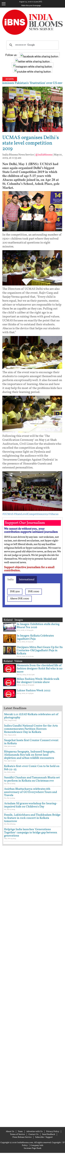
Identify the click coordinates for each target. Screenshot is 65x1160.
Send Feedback (48, 1134)
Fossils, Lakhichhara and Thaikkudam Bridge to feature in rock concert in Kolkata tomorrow (32, 818)
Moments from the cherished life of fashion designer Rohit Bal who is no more (39, 668)
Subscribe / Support (44, 1137)
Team (20, 1131)
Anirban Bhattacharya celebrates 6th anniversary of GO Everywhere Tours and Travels (30, 792)
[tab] (10, 579)
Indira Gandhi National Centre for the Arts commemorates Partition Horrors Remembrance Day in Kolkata (31, 729)
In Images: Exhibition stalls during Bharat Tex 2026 (38, 625)
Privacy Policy (52, 1131)
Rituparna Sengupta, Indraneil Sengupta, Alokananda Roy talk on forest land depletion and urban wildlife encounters (29, 755)
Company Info (36, 1145)
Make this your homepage (31, 6)
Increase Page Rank (32, 1148)
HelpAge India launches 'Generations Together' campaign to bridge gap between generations (30, 832)
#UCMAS (7, 514)
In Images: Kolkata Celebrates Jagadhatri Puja (35, 637)
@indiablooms (43, 155)
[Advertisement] (32, 986)
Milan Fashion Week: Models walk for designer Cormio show (38, 680)
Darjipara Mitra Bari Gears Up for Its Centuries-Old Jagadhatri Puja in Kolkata (40, 650)
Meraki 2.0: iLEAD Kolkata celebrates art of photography (31, 716)
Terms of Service (17, 1134)
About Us (10, 1131)
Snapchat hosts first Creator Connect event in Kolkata (31, 741)
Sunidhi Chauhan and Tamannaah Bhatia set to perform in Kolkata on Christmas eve (32, 779)
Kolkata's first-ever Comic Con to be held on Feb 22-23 (31, 767)
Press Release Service (22, 1137)
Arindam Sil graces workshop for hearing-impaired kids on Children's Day (30, 805)
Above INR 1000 (19, 598)
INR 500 (15, 591)
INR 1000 (33, 591)
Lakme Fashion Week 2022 (33, 691)
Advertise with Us (34, 1131)
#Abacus (53, 514)
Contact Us (33, 1134)
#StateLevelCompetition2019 (31, 514)
